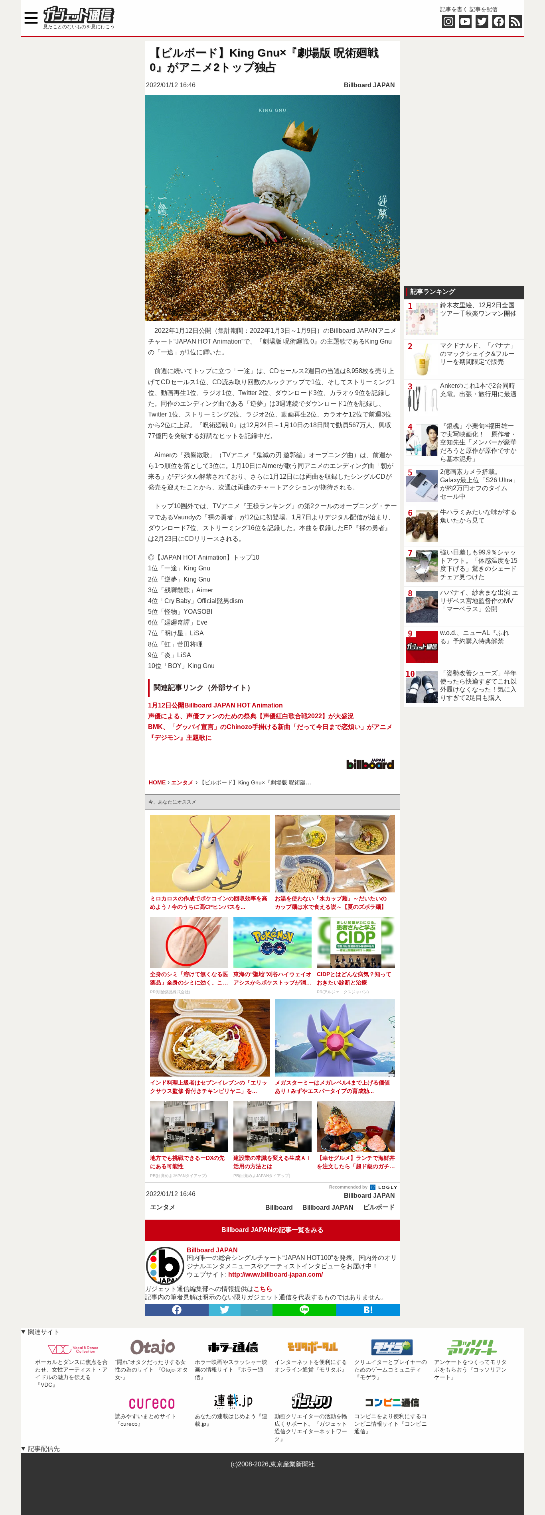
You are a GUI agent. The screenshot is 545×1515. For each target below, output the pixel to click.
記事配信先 (44, 1448)
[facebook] (177, 1310)
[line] (304, 1310)
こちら (262, 1288)
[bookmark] (368, 1310)
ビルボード (379, 1207)
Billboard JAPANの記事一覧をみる (272, 1229)
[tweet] (225, 1310)
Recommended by (349, 1187)
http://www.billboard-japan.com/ (275, 1274)
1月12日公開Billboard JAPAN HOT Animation (215, 705)
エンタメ (163, 1207)
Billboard (279, 1207)
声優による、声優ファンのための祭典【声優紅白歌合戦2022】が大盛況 (251, 716)
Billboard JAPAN (369, 85)
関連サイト (44, 1331)
